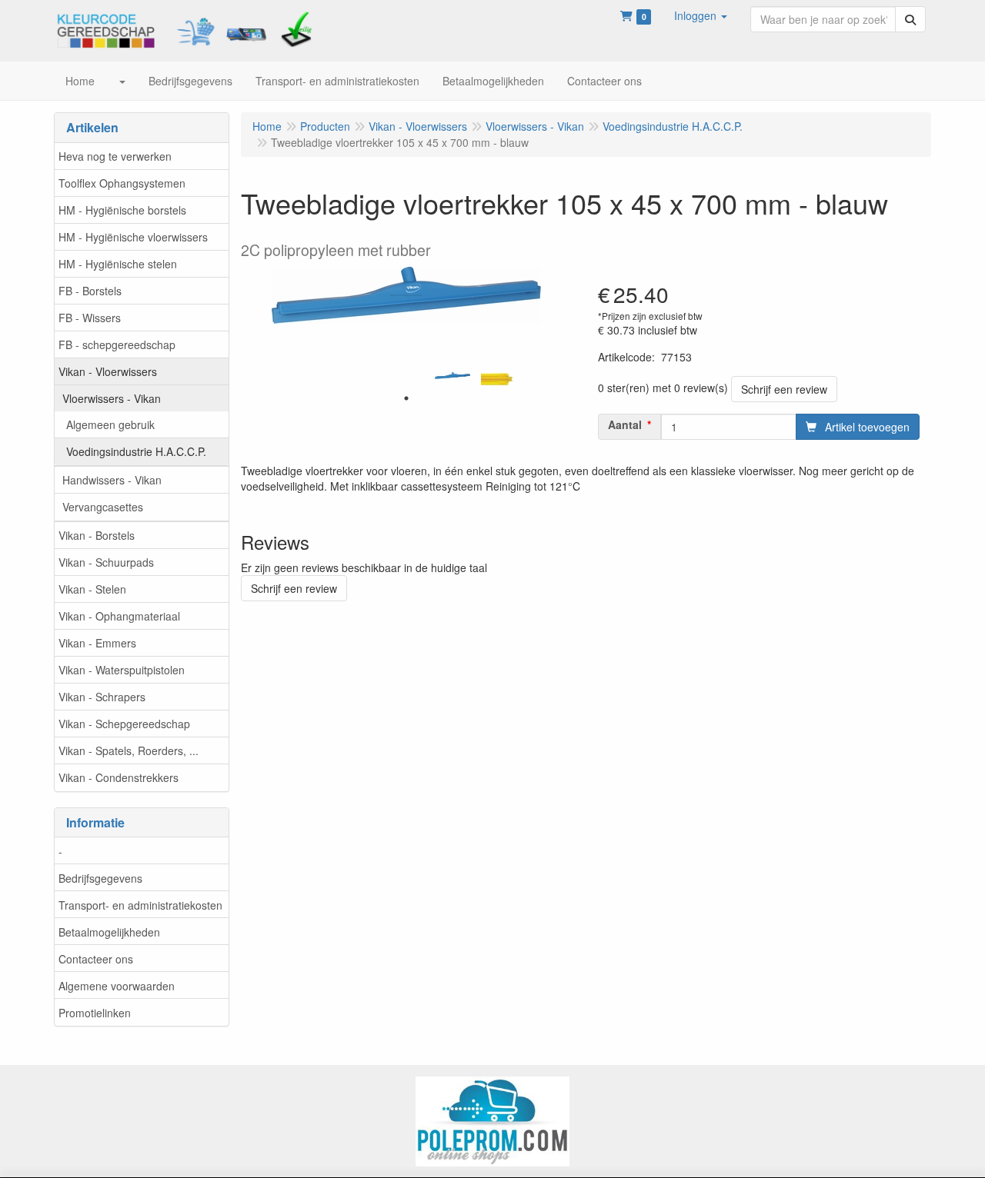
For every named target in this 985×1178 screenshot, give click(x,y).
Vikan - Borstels (96, 535)
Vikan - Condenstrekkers (118, 777)
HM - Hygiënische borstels (122, 210)
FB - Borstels (90, 290)
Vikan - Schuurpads (106, 562)
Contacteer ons (95, 959)
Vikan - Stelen (92, 589)
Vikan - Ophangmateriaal (119, 616)
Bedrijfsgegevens (100, 878)
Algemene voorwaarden (116, 985)
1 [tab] (406, 398)
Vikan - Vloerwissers (107, 371)
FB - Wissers (89, 317)
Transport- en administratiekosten (140, 905)
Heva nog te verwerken (115, 156)
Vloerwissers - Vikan (111, 398)
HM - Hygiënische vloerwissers (133, 237)
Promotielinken (94, 1012)
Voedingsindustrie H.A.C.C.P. (136, 451)
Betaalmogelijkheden (109, 932)
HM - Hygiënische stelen (117, 263)
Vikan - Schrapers (101, 696)
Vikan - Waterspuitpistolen (121, 669)
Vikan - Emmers (97, 643)
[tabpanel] (452, 376)
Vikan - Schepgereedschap (124, 723)
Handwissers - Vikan (112, 480)
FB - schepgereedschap (116, 344)
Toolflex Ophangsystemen (121, 183)
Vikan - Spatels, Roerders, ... (128, 750)
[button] (701, 15)
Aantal (625, 424)
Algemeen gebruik (110, 424)
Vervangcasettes (102, 506)
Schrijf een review (784, 389)
